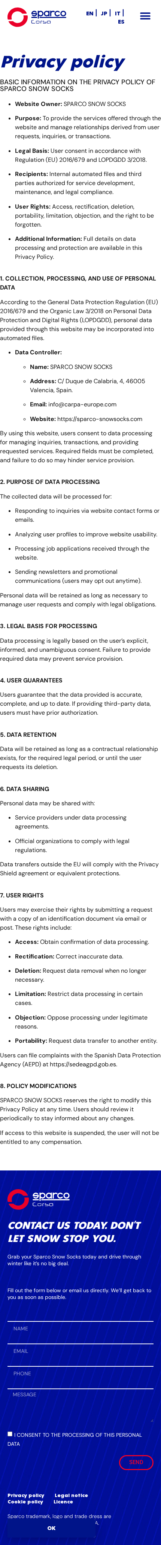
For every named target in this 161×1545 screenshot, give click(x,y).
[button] (145, 15)
